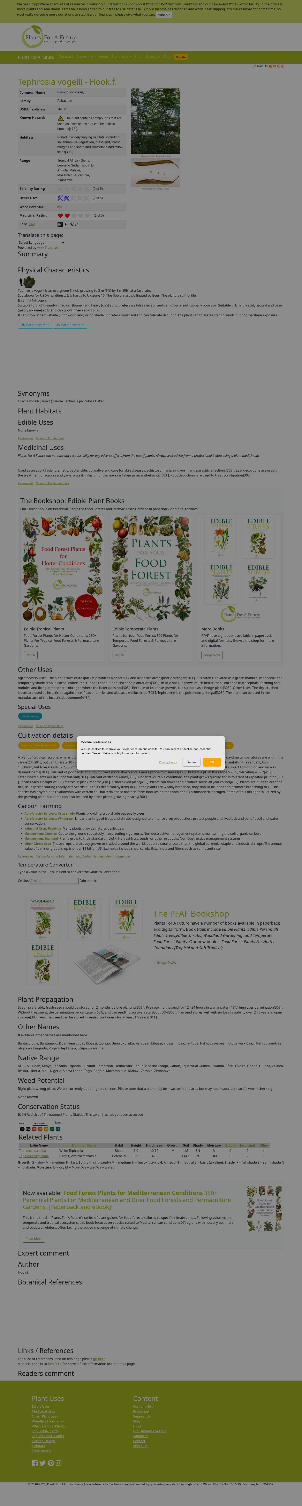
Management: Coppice (40, 833)
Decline (191, 762)
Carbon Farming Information (55, 856)
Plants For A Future (36, 57)
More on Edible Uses (50, 438)
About (103, 56)
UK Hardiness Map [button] (35, 325)
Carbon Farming (30, 716)
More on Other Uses (49, 726)
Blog (167, 56)
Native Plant (86, 56)
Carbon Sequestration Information (106, 856)
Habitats (38, 1446)
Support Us (142, 1416)
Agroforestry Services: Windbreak (48, 818)
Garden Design (43, 1441)
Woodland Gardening (48, 1421)
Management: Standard (41, 838)
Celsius (23, 880)
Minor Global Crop (37, 843)
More (31, 655)
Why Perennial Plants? (49, 1426)
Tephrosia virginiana (34, 1156)
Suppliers (153, 56)
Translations (41, 1451)
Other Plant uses (45, 1416)
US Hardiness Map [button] (70, 325)
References (25, 438)
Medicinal (247, 1145)
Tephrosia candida (32, 1150)
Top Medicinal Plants (48, 1436)
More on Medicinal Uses (52, 483)
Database (66, 56)
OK (212, 762)
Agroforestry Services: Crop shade (38, 745)
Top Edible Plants (45, 1431)
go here (99, 1359)
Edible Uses (41, 1406)
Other (263, 1145)
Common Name (84, 1145)
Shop (139, 56)
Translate (52, 247)
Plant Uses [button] (120, 56)
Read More (34, 1238)
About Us (140, 1446)
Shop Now (212, 655)
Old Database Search (149, 1431)
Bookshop (141, 1411)
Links (137, 1426)
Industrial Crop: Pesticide (42, 828)
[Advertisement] (264, 158)
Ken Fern (55, 1363)
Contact (139, 1441)
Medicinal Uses (43, 1411)
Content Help (143, 1406)
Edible (230, 1145)
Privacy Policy (168, 762)
